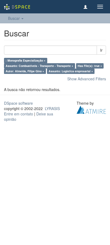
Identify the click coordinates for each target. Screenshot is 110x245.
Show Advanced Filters (86, 78)
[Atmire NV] (91, 109)
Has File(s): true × (90, 66)
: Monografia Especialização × (25, 60)
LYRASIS (52, 108)
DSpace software (18, 103)
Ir (101, 50)
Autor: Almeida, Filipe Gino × (25, 71)
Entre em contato (18, 113)
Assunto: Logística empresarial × (71, 71)
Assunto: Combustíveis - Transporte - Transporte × (39, 66)
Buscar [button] (14, 18)
